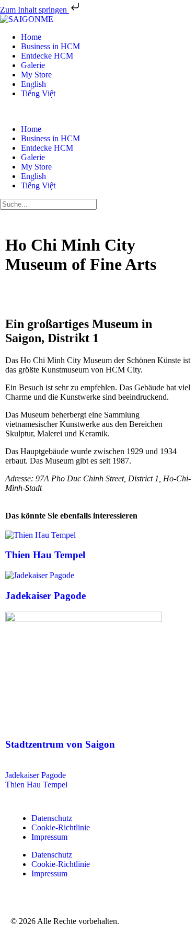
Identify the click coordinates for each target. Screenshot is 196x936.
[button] (98, 111)
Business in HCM (50, 46)
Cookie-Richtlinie (60, 827)
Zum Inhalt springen (34, 9)
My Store (36, 74)
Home (31, 36)
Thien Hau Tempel (45, 554)
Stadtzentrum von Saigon (60, 744)
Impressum (49, 836)
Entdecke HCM (47, 55)
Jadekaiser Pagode (45, 595)
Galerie (33, 65)
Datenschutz (51, 818)
